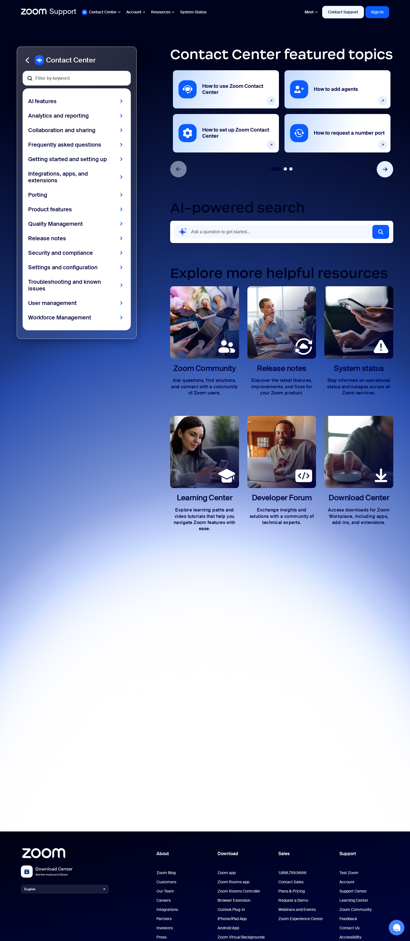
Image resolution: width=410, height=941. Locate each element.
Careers (163, 900)
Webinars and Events (297, 909)
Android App (228, 928)
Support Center (353, 891)
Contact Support (343, 11)
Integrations (167, 909)
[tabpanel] (226, 111)
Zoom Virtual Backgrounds (241, 937)
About (162, 854)
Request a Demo (293, 900)
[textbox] (77, 78)
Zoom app (227, 872)
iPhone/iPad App (232, 918)
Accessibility (350, 937)
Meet (309, 11)
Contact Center (103, 11)
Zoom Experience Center (300, 918)
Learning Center (353, 900)
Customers (166, 882)
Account (133, 11)
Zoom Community (355, 909)
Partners (164, 918)
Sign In (377, 11)
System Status (193, 11)
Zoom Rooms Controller (239, 891)
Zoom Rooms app (233, 882)
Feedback (348, 918)
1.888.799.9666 (292, 872)
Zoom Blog (166, 872)
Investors (164, 928)
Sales (284, 854)
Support (347, 854)
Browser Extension (234, 900)
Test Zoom (348, 872)
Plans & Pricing (291, 891)
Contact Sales (290, 882)
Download (228, 854)
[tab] (276, 169)
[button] (77, 60)
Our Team (165, 891)
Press (161, 937)
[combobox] (272, 232)
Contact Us (349, 928)
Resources (160, 11)
